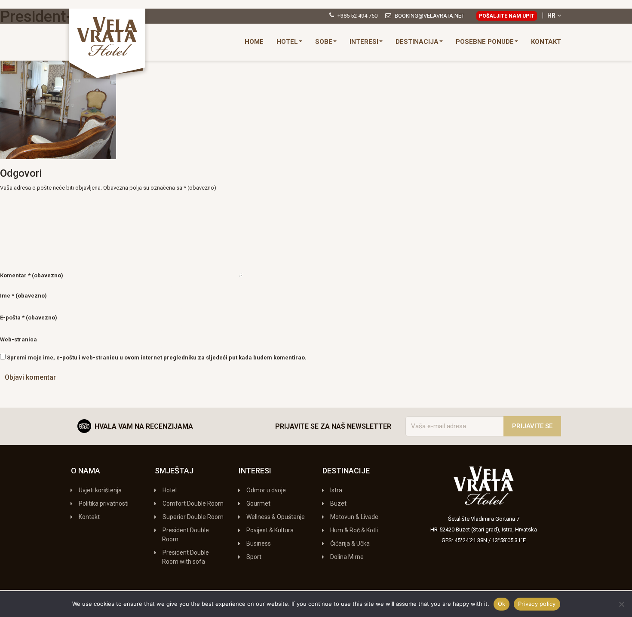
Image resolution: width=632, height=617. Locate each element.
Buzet (338, 503)
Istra (336, 490)
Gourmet (258, 503)
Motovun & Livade (354, 516)
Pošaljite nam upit (506, 16)
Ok (502, 603)
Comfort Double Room (193, 503)
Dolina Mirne (347, 556)
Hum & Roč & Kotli (354, 530)
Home (254, 42)
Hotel (287, 42)
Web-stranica (18, 339)
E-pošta (28, 317)
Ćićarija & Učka (350, 543)
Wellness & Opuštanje (275, 516)
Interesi (364, 42)
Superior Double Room (193, 516)
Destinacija (417, 42)
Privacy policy (537, 603)
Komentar (31, 275)
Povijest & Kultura (270, 530)
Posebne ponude (485, 42)
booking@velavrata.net (429, 15)
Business (258, 543)
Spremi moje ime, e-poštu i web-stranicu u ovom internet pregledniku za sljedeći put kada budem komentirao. (157, 357)
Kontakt (546, 42)
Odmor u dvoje (266, 490)
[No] (621, 604)
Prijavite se (532, 426)
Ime (23, 295)
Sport (253, 556)
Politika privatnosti (104, 503)
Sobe (323, 42)
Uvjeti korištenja (100, 490)
